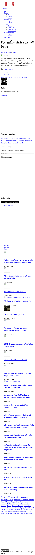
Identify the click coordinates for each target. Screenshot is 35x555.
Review (10, 35)
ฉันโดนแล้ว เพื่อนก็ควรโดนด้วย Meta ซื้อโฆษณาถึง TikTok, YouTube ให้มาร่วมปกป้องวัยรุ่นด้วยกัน (18, 447)
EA (14, 504)
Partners (6, 247)
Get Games (10, 508)
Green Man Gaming (23, 504)
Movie (9, 511)
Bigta (14, 52)
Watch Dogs (19, 511)
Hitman (9, 506)
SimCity (23, 513)
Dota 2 (18, 513)
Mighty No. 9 (24, 508)
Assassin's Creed (7, 500)
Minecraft (4, 508)
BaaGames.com (8, 205)
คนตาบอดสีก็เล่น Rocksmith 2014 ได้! (15, 360)
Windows (15, 506)
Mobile (10, 18)
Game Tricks (11, 27)
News (6, 13)
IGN (13, 511)
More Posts (4, 95)
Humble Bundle (28, 500)
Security (25, 511)
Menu (2, 8)
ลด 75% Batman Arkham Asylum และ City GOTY (15, 138)
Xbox (3, 502)
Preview (10, 34)
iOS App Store (9, 69)
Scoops (10, 26)
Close (6, 8)
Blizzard (31, 508)
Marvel (17, 508)
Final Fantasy (24, 502)
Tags (5, 249)
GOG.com (25, 509)
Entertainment (12, 31)
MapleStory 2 (30, 513)
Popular (6, 246)
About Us (7, 37)
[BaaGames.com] (17, 6)
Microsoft (13, 513)
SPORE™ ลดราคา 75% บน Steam (15, 292)
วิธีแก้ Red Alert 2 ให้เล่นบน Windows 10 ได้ (17, 301)
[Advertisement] (17, 113)
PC (9, 14)
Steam (4, 497)
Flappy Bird (4, 509)
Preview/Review (9, 32)
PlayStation (15, 502)
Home (6, 11)
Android (14, 497)
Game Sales (7, 19)
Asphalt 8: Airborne (18, 77)
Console (10, 16)
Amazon (3, 506)
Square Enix (27, 506)
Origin (7, 502)
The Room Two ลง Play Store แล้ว (14, 315)
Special (6, 24)
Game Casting (12, 29)
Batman (20, 506)
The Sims (9, 504)
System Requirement (15, 509)
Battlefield (18, 500)
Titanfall (7, 513)
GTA (20, 497)
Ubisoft (3, 504)
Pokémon (26, 497)
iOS (25, 77)
